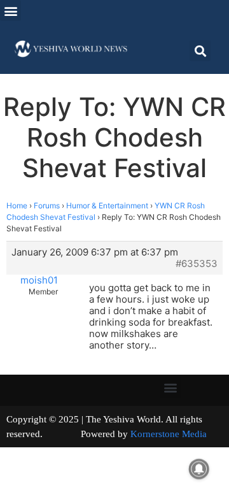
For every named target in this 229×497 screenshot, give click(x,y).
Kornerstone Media (168, 434)
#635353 (197, 264)
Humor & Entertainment (107, 205)
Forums (47, 205)
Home (16, 205)
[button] (10, 10)
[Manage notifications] (199, 469)
